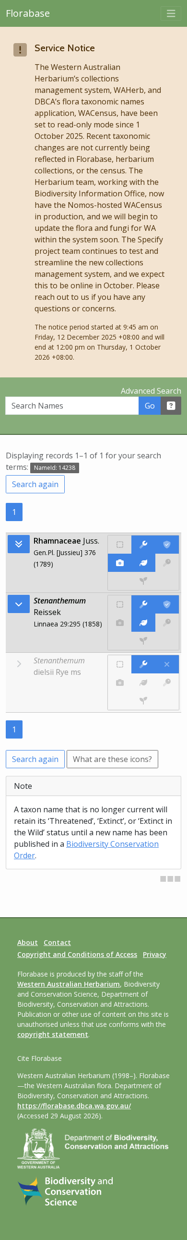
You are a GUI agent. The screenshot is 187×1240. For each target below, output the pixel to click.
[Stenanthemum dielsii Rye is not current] (167, 664)
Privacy (154, 954)
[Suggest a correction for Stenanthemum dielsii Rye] (143, 664)
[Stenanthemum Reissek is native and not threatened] (119, 604)
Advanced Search (151, 391)
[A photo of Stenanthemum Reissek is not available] (119, 623)
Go (150, 405)
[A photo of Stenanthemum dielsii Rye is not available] (119, 682)
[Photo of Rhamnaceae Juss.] (119, 563)
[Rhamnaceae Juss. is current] (167, 544)
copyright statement (52, 1034)
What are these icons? (112, 759)
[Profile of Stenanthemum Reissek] (143, 623)
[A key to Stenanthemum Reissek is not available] (167, 623)
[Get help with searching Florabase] (171, 406)
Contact (57, 942)
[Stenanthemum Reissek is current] (167, 604)
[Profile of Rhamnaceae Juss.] (143, 563)
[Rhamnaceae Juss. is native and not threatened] (119, 544)
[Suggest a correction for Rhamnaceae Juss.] (143, 544)
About (27, 942)
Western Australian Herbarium (68, 984)
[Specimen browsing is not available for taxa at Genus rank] (143, 641)
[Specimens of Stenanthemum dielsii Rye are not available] (143, 701)
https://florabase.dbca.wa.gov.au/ (74, 1105)
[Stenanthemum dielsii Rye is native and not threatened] (119, 664)
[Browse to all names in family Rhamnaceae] (19, 604)
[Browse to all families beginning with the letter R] (19, 544)
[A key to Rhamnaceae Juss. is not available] (167, 563)
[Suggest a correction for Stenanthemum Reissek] (143, 604)
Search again (35, 484)
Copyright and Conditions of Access (77, 954)
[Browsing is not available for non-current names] (19, 664)
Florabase (28, 13)
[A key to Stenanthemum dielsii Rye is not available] (167, 682)
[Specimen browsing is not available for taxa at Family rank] (143, 581)
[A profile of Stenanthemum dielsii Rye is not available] (143, 682)
